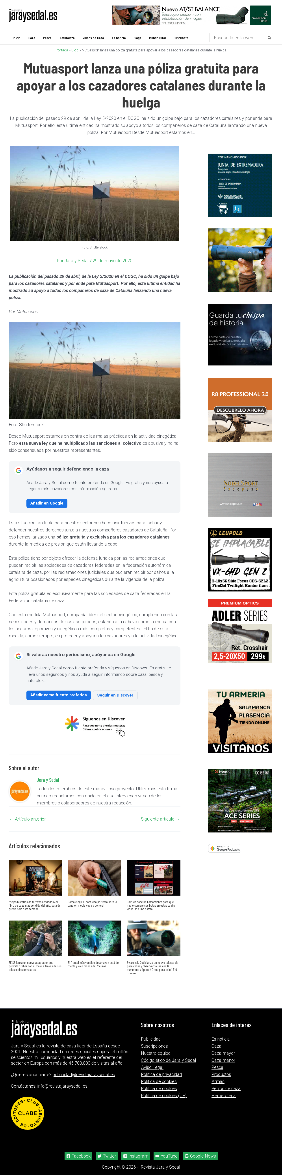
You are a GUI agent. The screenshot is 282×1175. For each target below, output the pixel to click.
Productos (221, 1074)
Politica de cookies (159, 1081)
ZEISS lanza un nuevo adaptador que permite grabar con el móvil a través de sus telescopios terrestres (35, 966)
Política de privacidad (161, 1074)
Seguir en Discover (115, 695)
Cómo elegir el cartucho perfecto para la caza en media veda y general (92, 903)
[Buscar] (270, 37)
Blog (74, 50)
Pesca (217, 1067)
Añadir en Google (46, 503)
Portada (62, 50)
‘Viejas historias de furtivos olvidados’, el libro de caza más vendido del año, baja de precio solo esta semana (35, 905)
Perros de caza (226, 1088)
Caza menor (223, 1060)
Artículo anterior (27, 819)
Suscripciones (154, 1046)
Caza (216, 1046)
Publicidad (151, 1039)
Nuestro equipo (156, 1053)
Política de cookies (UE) (164, 1095)
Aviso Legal (152, 1067)
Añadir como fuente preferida (58, 695)
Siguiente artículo (160, 819)
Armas (218, 1081)
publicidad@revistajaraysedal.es (83, 1074)
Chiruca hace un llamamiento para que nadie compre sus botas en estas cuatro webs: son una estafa (151, 905)
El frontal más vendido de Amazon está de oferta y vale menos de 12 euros (93, 964)
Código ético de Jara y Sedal (168, 1060)
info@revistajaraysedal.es (62, 1086)
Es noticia (221, 1039)
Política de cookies (159, 1088)
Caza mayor (223, 1053)
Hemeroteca (224, 1095)
